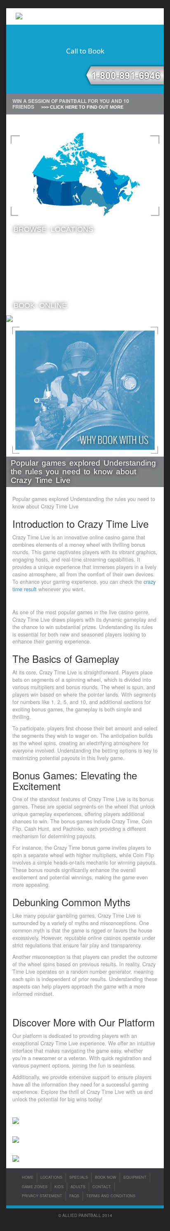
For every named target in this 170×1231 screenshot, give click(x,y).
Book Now (105, 1177)
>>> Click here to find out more (82, 107)
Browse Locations (53, 229)
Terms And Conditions (110, 1195)
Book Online (40, 305)
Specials (78, 1177)
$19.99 (47, 266)
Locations (51, 1177)
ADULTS (78, 1186)
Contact (101, 1186)
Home (27, 1177)
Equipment (134, 1177)
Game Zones (34, 1186)
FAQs (74, 1195)
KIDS (59, 1186)
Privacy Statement (42, 1195)
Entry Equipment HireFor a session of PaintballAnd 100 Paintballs (105, 268)
